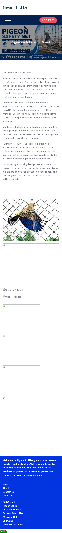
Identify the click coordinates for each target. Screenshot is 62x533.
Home (6, 484)
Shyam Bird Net (16, 7)
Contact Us (8, 492)
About (6, 488)
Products (7, 495)
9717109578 (48, 20)
